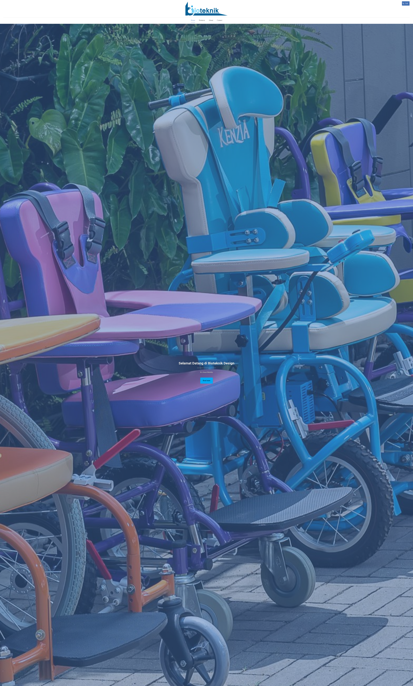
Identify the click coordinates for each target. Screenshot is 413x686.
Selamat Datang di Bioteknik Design (206, 363)
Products (202, 20)
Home (193, 20)
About (211, 20)
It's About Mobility (206, 372)
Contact (219, 20)
